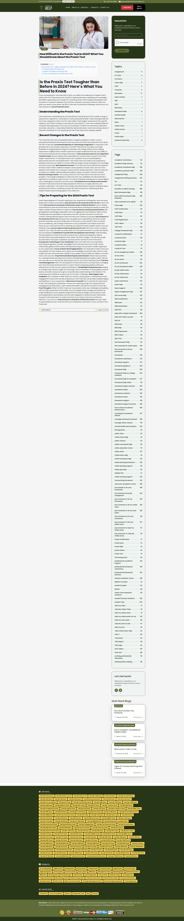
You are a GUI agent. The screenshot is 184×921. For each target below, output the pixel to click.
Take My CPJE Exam (106, 853)
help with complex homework (126, 313)
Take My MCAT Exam (109, 834)
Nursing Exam (120, 430)
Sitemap (95, 893)
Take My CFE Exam (137, 843)
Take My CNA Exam (120, 837)
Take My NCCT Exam (127, 831)
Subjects (95, 7)
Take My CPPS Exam (91, 840)
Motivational (119, 119)
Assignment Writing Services (126, 178)
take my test (119, 627)
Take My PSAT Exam (78, 805)
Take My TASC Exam (91, 853)
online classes (120, 441)
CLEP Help (118, 216)
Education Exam (45, 881)
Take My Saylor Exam (112, 815)
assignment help (121, 174)
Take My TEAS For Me (122, 624)
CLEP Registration (121, 220)
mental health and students (125, 426)
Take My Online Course (63, 796)
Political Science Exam (110, 878)
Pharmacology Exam (77, 878)
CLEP (116, 86)
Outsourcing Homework (124, 480)
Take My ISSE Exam (131, 856)
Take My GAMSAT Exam (92, 834)
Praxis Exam (119, 137)
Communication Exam (127, 878)
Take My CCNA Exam (110, 812)
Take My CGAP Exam (124, 818)
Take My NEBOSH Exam (94, 821)
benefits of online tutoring (125, 189)
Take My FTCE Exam (46, 821)
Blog (88, 893)
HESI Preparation (121, 331)
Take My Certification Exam (82, 802)
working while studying (123, 662)
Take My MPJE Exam (59, 853)
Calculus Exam (93, 868)
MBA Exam (43, 875)
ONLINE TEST (119, 473)
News (117, 122)
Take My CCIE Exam (46, 818)
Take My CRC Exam (61, 840)
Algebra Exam (58, 868)
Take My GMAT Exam (134, 808)
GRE (116, 101)
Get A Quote (139, 7)
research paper (121, 585)
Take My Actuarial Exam (126, 824)
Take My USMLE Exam (75, 853)
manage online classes (124, 423)
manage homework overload (126, 419)
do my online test (121, 277)
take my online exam (123, 613)
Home (68, 7)
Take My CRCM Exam (136, 846)
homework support (122, 400)
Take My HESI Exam (75, 799)
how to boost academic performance (124, 409)
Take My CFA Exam (97, 815)
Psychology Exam (90, 875)
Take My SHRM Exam (46, 815)
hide (51, 64)
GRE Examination (121, 306)
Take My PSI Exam (75, 818)
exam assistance (121, 281)
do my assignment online (124, 252)
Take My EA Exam (127, 815)
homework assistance (123, 359)
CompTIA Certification (123, 234)
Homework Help (121, 111)
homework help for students (125, 379)
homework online (121, 390)
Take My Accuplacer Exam (116, 808)
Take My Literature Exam (82, 827)
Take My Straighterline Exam (49, 808)
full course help (120, 295)
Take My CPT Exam (61, 837)
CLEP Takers (119, 223)
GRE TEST (118, 310)
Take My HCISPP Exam (107, 840)
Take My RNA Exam (97, 831)
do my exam (119, 259)
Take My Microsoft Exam (77, 812)
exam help (119, 284)
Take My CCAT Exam (46, 837)
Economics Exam (129, 868)
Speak (117, 589)
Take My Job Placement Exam (106, 824)
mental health (120, 115)
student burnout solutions (125, 598)
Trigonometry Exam (46, 878)
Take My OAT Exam (108, 843)
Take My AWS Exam (46, 812)
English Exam (117, 868)
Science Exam (103, 875)
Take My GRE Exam (60, 799)
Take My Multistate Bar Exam (95, 856)
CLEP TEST (118, 227)
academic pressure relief (124, 171)
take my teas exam (122, 620)
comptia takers (121, 245)
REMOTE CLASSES (121, 582)
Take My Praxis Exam (124, 799)
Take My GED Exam (46, 799)
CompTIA (118, 90)
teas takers (119, 649)
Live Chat (127, 7)
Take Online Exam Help (123, 631)
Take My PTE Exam (46, 834)
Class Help (119, 83)
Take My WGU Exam (126, 805)
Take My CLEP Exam (115, 802)
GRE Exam (118, 303)
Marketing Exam (118, 871)
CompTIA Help (120, 241)
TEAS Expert (119, 642)
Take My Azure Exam (94, 812)
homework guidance (122, 366)
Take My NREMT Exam (108, 818)
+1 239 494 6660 (111, 2)
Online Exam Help (121, 455)
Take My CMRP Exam (46, 843)
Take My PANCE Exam (47, 850)
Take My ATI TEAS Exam (77, 821)
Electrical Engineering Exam (113, 881)
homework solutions (122, 393)
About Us (75, 7)
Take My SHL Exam (90, 837)
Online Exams (120, 129)
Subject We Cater (78, 893)
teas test (118, 652)
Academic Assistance (123, 160)
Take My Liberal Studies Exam (49, 831)
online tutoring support (123, 477)
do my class (119, 256)
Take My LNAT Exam (76, 834)
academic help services (124, 164)
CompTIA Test (120, 248)
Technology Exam (130, 881)
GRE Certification (121, 299)
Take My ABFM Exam (62, 856)
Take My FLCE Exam (90, 846)
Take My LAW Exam (46, 805)
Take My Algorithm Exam (48, 827)
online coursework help (123, 444)
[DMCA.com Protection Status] (120, 913)
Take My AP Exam (45, 853)
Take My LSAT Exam (99, 808)
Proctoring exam (121, 557)
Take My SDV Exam (82, 815)
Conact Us (104, 7)
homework (119, 355)
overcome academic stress (125, 484)
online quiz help (121, 470)
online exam (119, 452)
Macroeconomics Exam (72, 881)
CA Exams (118, 79)
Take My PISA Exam (138, 853)
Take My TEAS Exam (95, 796)
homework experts (122, 362)
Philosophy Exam (65, 875)
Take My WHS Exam (123, 843)
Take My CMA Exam (61, 818)
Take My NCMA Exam (62, 843)
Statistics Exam (115, 875)
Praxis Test (119, 554)
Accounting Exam (45, 868)
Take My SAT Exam (93, 805)
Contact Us (43, 893)
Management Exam (104, 871)
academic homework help (125, 167)
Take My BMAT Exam (124, 834)
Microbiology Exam (61, 878)
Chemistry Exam (105, 868)
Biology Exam (69, 868)
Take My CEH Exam (61, 821)
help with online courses (124, 317)
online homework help (123, 459)
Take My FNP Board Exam (64, 850)
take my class (120, 606)
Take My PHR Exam (134, 837)
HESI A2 (117, 320)
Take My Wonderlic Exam (68, 824)
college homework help (123, 231)
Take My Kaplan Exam (68, 808)
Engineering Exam (45, 871)
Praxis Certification (122, 539)
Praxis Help (119, 547)
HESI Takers (119, 335)
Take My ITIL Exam (96, 850)
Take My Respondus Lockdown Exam (116, 821)
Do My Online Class (122, 270)
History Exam (82, 871)
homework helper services (125, 386)
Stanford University (122, 140)
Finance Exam (58, 871)
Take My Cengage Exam (86, 824)
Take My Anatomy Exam (100, 827)
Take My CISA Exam (126, 850)
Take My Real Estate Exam (91, 799)
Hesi (116, 104)
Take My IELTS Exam (116, 827)
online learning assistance (125, 462)
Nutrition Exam (58, 881)
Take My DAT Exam (112, 831)
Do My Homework (110, 796)
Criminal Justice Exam (93, 878)
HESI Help (118, 328)
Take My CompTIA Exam (126, 796)
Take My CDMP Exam (123, 840)
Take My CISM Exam (77, 843)
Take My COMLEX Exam (115, 856)
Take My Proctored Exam (48, 802)
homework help (120, 369)
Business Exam (81, 868)
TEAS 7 (117, 634)
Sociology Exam (127, 875)
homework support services (125, 404)
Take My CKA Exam (76, 846)
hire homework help (122, 342)
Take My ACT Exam (64, 802)
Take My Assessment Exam (48, 824)
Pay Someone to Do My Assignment (123, 494)
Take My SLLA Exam (61, 846)
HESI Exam (118, 108)
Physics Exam (78, 875)
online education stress (124, 448)
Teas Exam (119, 638)
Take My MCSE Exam (111, 850)
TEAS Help (118, 645)
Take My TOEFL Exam (68, 831)
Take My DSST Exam (105, 846)
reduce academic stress (124, 578)
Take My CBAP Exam (121, 846)
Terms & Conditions (55, 893)
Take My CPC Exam (76, 837)
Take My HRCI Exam (105, 837)
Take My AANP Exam (93, 843)
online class (119, 434)
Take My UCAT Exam (60, 834)
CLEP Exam (119, 212)
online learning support (123, 466)
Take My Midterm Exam (62, 805)
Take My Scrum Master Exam (128, 812)
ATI (116, 182)
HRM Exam (92, 871)
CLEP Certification (121, 209)
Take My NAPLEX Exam (122, 853)
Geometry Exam (70, 871)
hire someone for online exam (126, 346)
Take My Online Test (80, 796)
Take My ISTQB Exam (46, 856)
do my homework (121, 263)
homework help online (123, 382)
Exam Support (120, 288)
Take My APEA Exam (64, 827)
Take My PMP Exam (109, 799)
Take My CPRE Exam (46, 846)
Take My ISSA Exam (76, 840)
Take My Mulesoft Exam (91, 818)
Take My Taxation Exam (109, 805)
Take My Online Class (123, 609)
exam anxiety (120, 97)
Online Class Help (121, 437)
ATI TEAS (118, 75)
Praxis (44, 49)
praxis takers (120, 550)
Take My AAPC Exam (46, 840)
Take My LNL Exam (83, 831)
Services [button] (84, 7)
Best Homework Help (122, 192)
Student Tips (119, 602)
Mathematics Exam (132, 871)
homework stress (121, 397)
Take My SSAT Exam (77, 856)
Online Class (119, 126)
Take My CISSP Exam (81, 850)
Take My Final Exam (84, 808)
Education (118, 93)
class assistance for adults (125, 202)
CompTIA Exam (120, 238)
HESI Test (118, 339)
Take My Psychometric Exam (64, 815)
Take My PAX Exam (61, 812)
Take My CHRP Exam (100, 802)
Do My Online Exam (122, 274)
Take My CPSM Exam (130, 802)
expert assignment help (124, 292)
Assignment (119, 72)
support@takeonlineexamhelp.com (132, 2)
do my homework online (124, 267)
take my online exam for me (125, 616)
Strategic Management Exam (92, 881)
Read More (137, 717)
